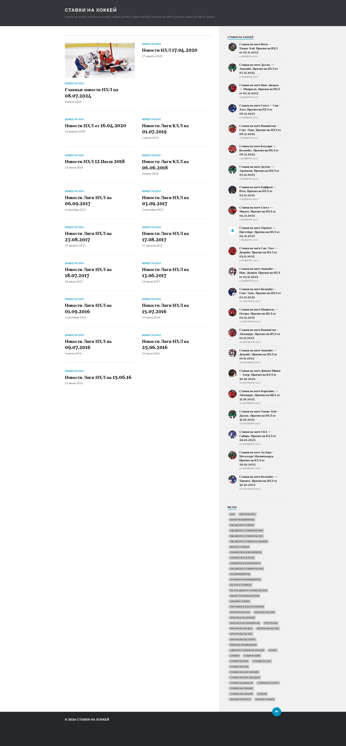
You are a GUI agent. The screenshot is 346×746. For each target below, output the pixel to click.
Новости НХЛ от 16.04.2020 (95, 125)
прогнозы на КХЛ (268, 628)
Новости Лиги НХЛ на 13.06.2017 (165, 272)
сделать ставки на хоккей (247, 650)
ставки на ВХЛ (239, 661)
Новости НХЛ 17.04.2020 (169, 50)
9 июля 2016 (73, 353)
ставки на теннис (241, 688)
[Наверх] (276, 711)
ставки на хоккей (241, 694)
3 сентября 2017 (152, 209)
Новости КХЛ (151, 119)
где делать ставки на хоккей (248, 541)
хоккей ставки (265, 699)
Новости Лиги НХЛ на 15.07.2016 (165, 308)
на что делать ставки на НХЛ (248, 590)
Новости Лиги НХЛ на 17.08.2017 (165, 236)
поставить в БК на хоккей (247, 606)
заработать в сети (242, 557)
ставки (234, 655)
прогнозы (271, 623)
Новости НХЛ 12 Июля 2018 (95, 161)
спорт (273, 650)
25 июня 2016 (151, 353)
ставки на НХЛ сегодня (245, 677)
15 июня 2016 (74, 383)
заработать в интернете (245, 552)
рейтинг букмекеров (243, 645)
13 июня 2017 (151, 281)
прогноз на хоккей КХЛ (245, 623)
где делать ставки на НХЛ (246, 536)
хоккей (262, 694)
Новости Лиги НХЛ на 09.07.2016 (88, 344)
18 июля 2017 (74, 281)
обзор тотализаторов (244, 596)
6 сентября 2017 (75, 209)
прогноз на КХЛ (240, 612)
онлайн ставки (240, 601)
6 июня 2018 (150, 173)
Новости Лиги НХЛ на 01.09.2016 (88, 308)
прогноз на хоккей (242, 617)
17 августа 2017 (152, 245)
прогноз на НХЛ (265, 612)
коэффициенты (240, 574)
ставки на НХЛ (239, 666)
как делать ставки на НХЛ (246, 568)
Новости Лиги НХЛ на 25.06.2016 (165, 344)
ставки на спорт (268, 683)
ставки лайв (252, 655)
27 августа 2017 (75, 245)
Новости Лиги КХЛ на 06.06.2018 (165, 164)
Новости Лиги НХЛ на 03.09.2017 (165, 201)
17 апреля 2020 (152, 56)
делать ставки (239, 547)
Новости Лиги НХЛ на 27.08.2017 (88, 236)
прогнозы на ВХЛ (241, 628)
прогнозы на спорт (243, 639)
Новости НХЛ (74, 83)
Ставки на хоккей (91, 10)
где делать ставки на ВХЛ (246, 530)
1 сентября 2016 (75, 317)
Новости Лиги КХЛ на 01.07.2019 (165, 129)
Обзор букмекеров (242, 519)
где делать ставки (242, 525)
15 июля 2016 (151, 317)
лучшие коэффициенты (245, 579)
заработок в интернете (245, 563)
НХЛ (232, 514)
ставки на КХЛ (262, 661)
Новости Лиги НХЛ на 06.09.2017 (88, 201)
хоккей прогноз (240, 699)
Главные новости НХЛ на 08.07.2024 (91, 93)
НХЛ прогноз (247, 514)
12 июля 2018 (74, 167)
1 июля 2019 (150, 137)
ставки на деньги (241, 683)
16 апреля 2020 (75, 131)
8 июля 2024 (73, 101)
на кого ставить (241, 585)
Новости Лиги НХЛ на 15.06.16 (98, 377)
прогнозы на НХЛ (241, 634)
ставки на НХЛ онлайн (244, 672)
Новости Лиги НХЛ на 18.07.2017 (88, 272)
